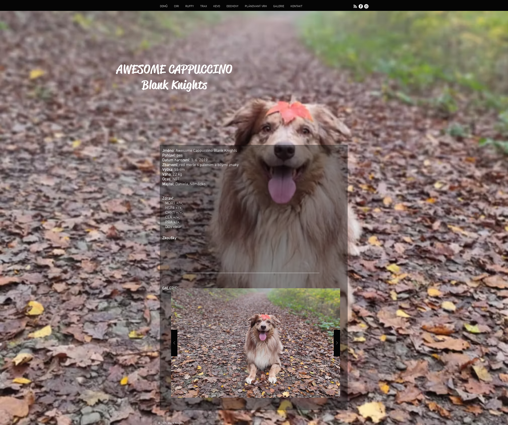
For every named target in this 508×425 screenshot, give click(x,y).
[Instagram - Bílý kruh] (366, 6)
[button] (255, 343)
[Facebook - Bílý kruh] (361, 6)
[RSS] (355, 6)
